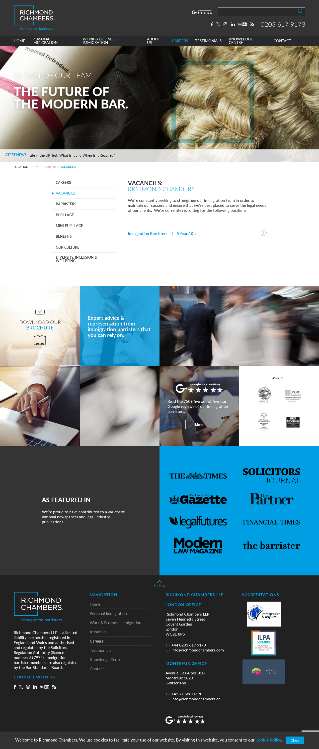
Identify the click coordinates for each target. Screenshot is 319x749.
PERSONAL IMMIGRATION (45, 40)
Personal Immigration (108, 613)
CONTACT (282, 41)
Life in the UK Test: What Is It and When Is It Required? (72, 155)
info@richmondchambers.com (194, 649)
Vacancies (65, 193)
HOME (19, 41)
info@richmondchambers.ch (193, 698)
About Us (98, 632)
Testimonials (100, 650)
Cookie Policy (268, 740)
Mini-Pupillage (69, 225)
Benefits (64, 236)
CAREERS (180, 41)
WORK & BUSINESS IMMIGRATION (99, 40)
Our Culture (67, 247)
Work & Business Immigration (115, 622)
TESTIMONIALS (208, 41)
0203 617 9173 (283, 24)
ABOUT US (153, 40)
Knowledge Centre (106, 659)
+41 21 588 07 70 (183, 693)
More (199, 424)
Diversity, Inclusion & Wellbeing (76, 258)
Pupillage (65, 214)
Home (35, 166)
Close (295, 740)
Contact (97, 668)
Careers (50, 166)
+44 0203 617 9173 (185, 644)
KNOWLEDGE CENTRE (241, 40)
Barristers (66, 204)
